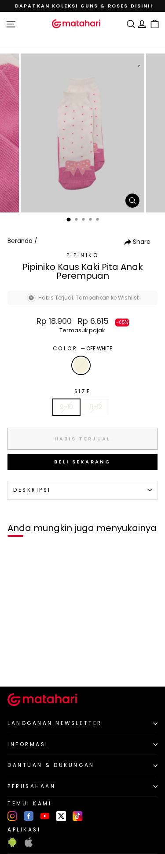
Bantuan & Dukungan (51, 765)
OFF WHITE (81, 365)
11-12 (96, 406)
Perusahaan (31, 786)
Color (82, 348)
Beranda (20, 241)
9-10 (66, 406)
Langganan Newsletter (54, 723)
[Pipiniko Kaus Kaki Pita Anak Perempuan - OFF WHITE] (17, 665)
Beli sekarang (82, 461)
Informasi (27, 744)
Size (82, 391)
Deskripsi (32, 489)
